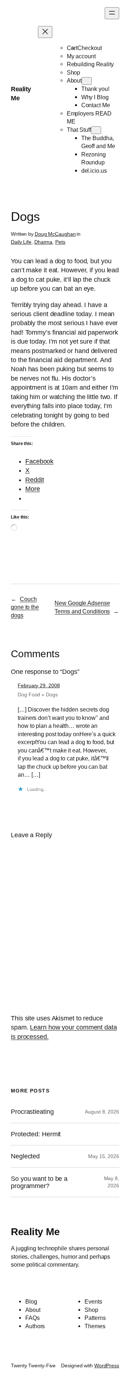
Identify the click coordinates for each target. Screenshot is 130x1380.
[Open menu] (112, 13)
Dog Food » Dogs (38, 694)
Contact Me (95, 105)
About (74, 80)
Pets (60, 242)
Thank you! (95, 88)
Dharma (43, 242)
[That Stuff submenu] (96, 130)
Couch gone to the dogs (25, 607)
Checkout (89, 48)
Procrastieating (32, 1111)
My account (81, 56)
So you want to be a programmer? (39, 1182)
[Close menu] (45, 32)
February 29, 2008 (39, 685)
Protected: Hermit (36, 1134)
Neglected (25, 1156)
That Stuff (79, 129)
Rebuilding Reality (90, 64)
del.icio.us (94, 170)
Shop (74, 72)
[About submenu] (87, 81)
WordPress (106, 1365)
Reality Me (35, 1231)
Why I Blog (95, 97)
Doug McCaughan (55, 234)
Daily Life (21, 242)
